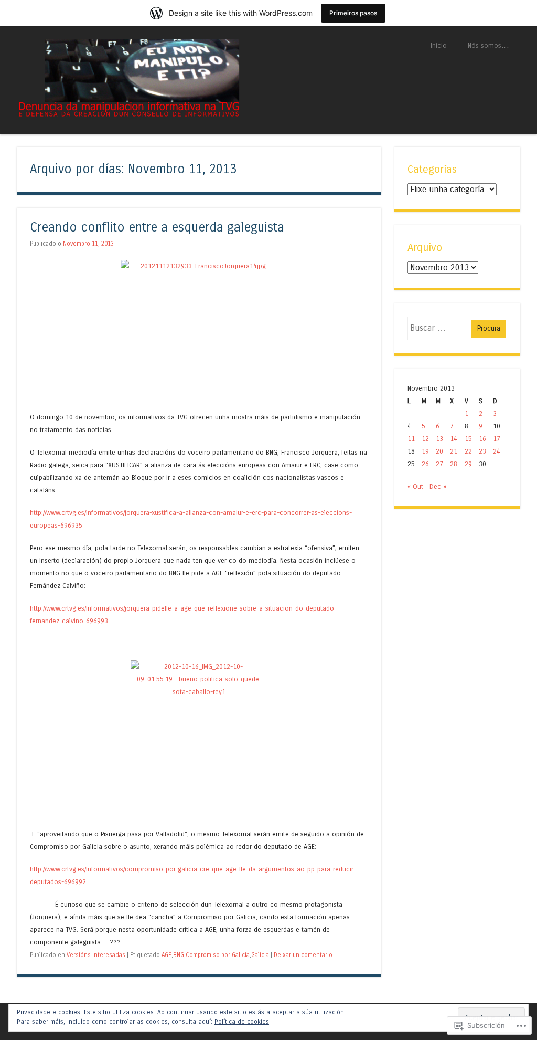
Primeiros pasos (353, 13)
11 (411, 439)
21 (453, 451)
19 (425, 451)
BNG (178, 955)
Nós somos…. (489, 45)
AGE (166, 955)
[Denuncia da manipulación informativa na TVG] (128, 115)
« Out (415, 486)
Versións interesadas (96, 955)
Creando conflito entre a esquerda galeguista (157, 227)
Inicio (439, 45)
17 (496, 439)
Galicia (260, 955)
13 (439, 439)
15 (468, 439)
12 (425, 439)
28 (453, 464)
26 (425, 464)
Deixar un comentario (303, 955)
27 (439, 464)
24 (496, 451)
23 (482, 451)
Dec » (437, 486)
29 (468, 464)
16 (482, 439)
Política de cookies (241, 1021)
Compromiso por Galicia (218, 955)
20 (439, 451)
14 (453, 439)
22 (468, 451)
